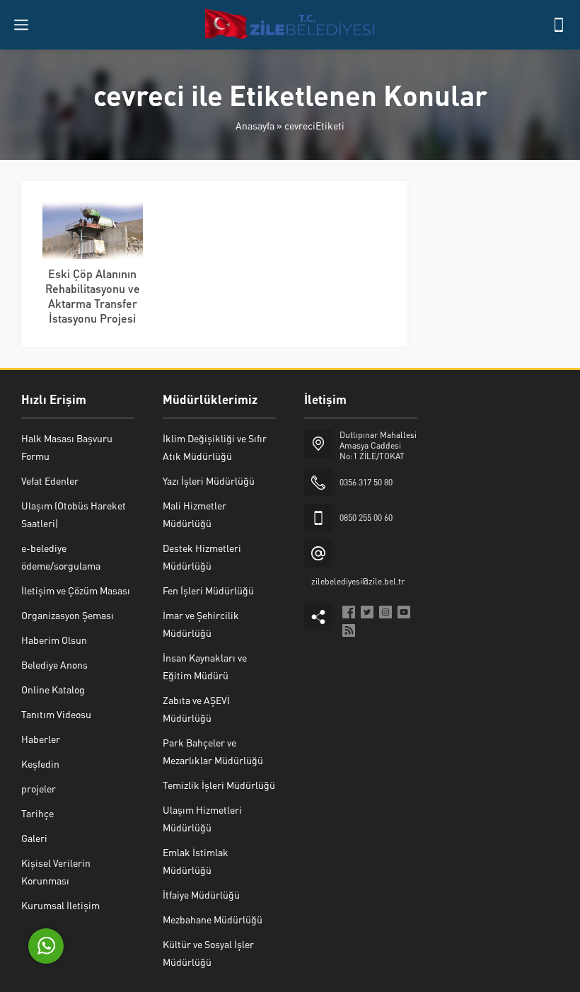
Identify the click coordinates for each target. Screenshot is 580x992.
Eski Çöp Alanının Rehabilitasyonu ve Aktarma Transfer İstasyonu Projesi (92, 295)
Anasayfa (255, 125)
